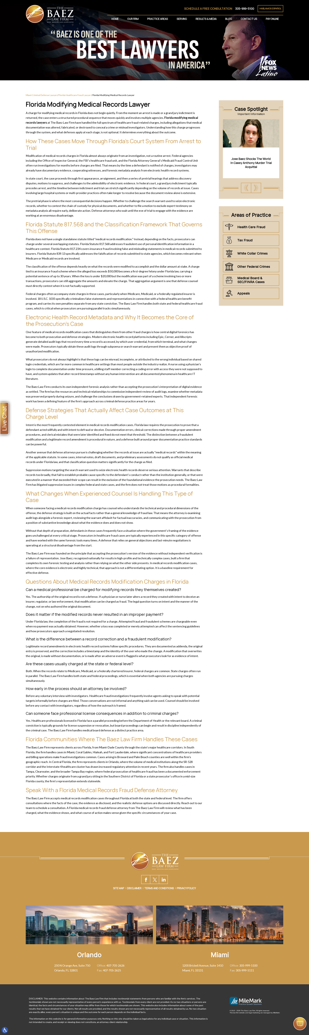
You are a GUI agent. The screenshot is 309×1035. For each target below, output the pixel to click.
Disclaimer (134, 888)
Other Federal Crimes (253, 267)
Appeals (243, 293)
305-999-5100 (244, 8)
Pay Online (272, 19)
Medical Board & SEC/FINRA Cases (251, 280)
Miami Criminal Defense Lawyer (41, 95)
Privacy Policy (186, 888)
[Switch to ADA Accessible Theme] (5, 1030)
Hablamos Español (270, 8)
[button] (246, 188)
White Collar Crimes (252, 253)
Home (115, 19)
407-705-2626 (115, 965)
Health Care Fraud (251, 227)
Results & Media (206, 19)
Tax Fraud (245, 240)
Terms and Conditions (159, 888)
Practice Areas (157, 19)
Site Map (118, 888)
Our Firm (133, 19)
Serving (182, 19)
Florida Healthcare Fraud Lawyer (75, 95)
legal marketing (254, 1013)
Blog (228, 19)
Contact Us (249, 19)
